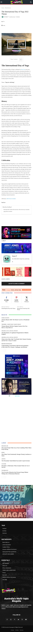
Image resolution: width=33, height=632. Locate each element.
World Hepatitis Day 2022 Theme (8, 308)
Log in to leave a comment (16, 283)
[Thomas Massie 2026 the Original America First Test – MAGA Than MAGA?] (13, 511)
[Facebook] (7, 619)
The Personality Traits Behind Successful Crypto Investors (16, 460)
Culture (4, 463)
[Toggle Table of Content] (20, 59)
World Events (8, 8)
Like (6, 296)
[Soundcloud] (18, 619)
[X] (12, 261)
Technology (5, 470)
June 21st (23, 69)
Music (3, 452)
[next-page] (5, 350)
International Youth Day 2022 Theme (23, 309)
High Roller (5, 445)
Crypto (3, 458)
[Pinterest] (14, 619)
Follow (16, 296)
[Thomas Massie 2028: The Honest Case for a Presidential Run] (16, 495)
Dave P (6, 16)
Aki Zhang (3, 517)
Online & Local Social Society (10, 330)
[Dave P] (3, 17)
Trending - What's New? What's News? (11, 324)
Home (3, 8)
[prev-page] (2, 350)
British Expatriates (7, 343)
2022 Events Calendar (11, 198)
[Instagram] (10, 619)
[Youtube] (25, 619)
